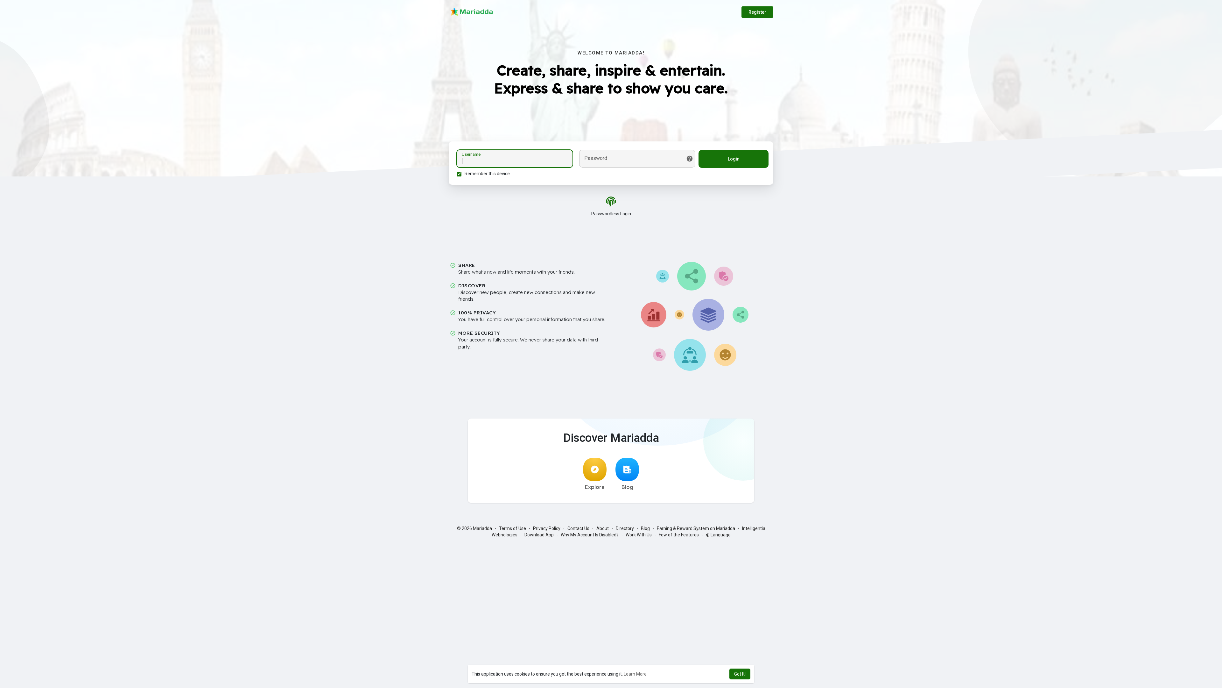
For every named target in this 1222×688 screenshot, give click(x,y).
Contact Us (578, 528)
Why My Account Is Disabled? (590, 534)
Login (734, 158)
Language (720, 534)
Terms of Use (512, 528)
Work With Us (639, 534)
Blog (627, 487)
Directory (625, 528)
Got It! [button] (740, 674)
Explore (595, 487)
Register (757, 12)
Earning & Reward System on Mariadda (696, 528)
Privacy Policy (546, 528)
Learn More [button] (635, 674)
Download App (539, 534)
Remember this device (487, 173)
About (602, 528)
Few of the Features (679, 534)
